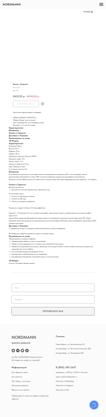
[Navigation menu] (101, 4)
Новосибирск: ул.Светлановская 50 (70, 344)
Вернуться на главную (20, 390)
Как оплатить (17, 377)
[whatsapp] (22, 350)
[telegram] (18, 350)
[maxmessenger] (27, 350)
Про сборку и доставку (21, 381)
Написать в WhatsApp (65, 381)
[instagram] (13, 350)
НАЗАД (86, 11)
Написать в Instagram (64, 385)
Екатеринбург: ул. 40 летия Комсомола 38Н (73, 348)
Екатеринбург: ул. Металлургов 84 (70, 353)
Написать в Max (62, 390)
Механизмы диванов (20, 385)
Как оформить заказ (20, 372)
